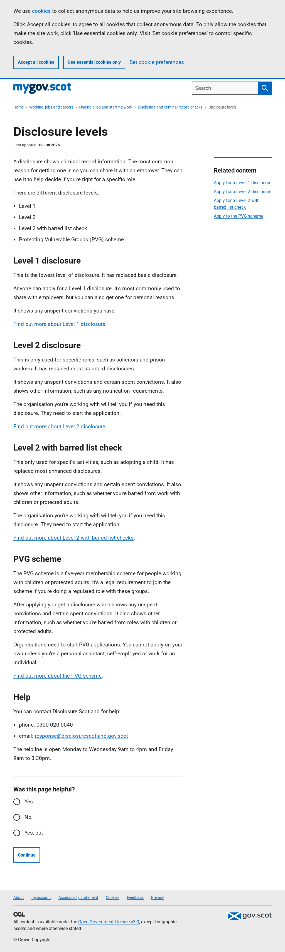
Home (18, 107)
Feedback (135, 897)
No (27, 817)
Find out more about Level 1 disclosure (59, 324)
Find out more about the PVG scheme (57, 676)
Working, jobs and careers (51, 107)
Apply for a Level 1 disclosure (242, 182)
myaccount (41, 897)
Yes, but (33, 833)
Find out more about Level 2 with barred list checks (73, 538)
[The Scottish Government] (249, 916)
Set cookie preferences (157, 62)
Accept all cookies (36, 62)
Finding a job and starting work (105, 107)
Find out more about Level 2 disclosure (59, 426)
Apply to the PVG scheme (238, 216)
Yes (28, 801)
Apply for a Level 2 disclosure (242, 191)
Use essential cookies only (94, 62)
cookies (41, 11)
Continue (27, 855)
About (18, 897)
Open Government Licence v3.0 (108, 921)
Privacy (157, 897)
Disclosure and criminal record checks (170, 107)
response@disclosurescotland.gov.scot (81, 736)
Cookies (112, 897)
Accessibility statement (78, 897)
